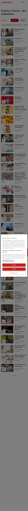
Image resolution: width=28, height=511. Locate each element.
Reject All (14, 265)
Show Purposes (14, 273)
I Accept (14, 269)
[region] (14, 255)
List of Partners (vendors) (8, 261)
